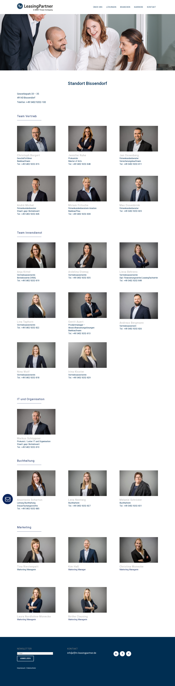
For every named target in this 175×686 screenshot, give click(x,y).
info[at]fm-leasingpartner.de (81, 653)
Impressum (21, 668)
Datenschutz (31, 668)
